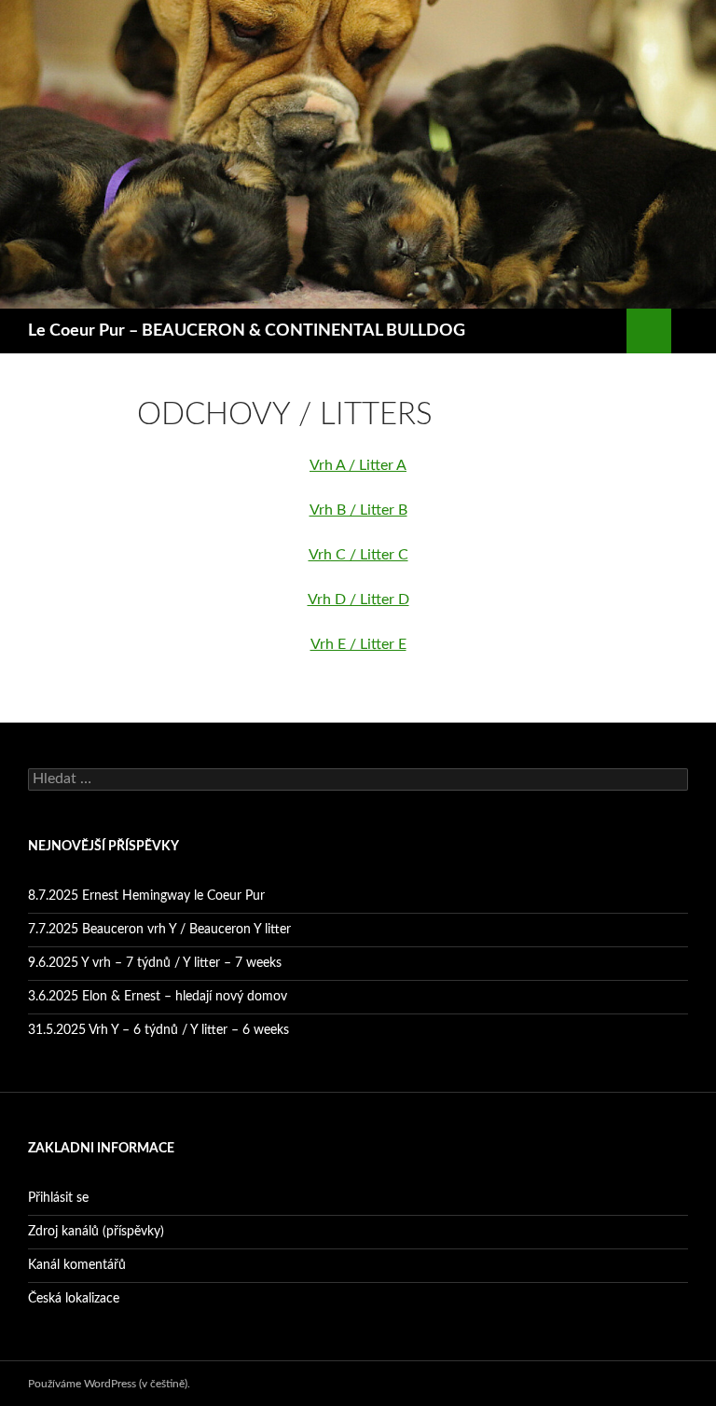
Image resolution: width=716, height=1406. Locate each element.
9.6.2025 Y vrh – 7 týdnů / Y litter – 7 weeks (155, 963)
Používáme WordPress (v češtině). (109, 1383)
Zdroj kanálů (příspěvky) (96, 1231)
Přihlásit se (58, 1198)
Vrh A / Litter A (358, 465)
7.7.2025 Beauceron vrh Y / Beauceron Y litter (159, 929)
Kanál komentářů (77, 1265)
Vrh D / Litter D (358, 599)
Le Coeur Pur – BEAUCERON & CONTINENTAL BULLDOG (246, 331)
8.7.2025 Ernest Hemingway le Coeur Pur (146, 896)
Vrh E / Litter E (358, 644)
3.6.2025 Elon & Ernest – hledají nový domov (157, 996)
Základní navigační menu (693, 331)
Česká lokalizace (73, 1298)
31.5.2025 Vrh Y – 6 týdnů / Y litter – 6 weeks (158, 1030)
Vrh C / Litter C (358, 554)
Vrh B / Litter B (358, 510)
